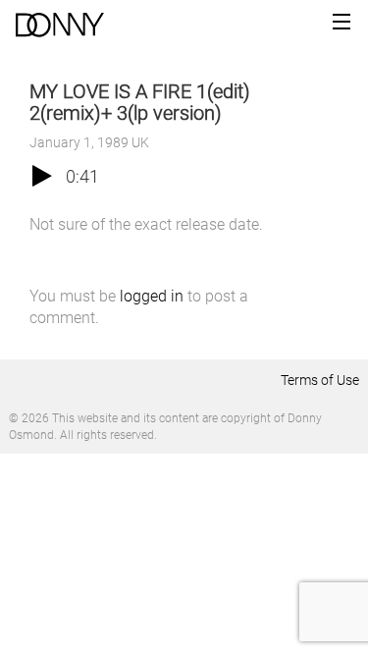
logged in (152, 296)
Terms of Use (320, 380)
